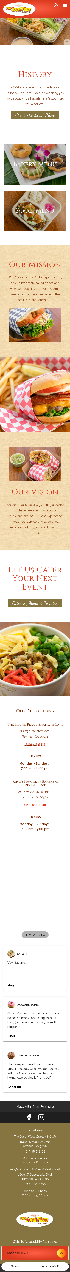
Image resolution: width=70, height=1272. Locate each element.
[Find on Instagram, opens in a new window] (41, 1118)
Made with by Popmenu (28, 1106)
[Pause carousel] (67, 42)
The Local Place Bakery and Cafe (35, 1219)
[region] (35, 885)
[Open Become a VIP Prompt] (61, 1253)
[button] (35, 934)
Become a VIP (49, 1266)
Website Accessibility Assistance (35, 1241)
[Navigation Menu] (65, 5)
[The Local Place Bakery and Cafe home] (19, 9)
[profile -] (55, 5)
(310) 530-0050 (35, 1184)
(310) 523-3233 (35, 1151)
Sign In (15, 1266)
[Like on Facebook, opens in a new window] (29, 1118)
